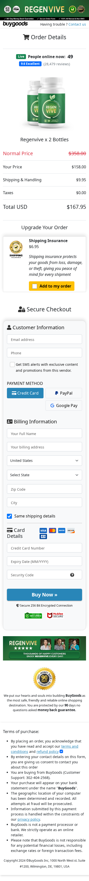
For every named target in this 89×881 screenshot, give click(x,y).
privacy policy (29, 819)
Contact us (77, 24)
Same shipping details (34, 516)
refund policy (48, 751)
